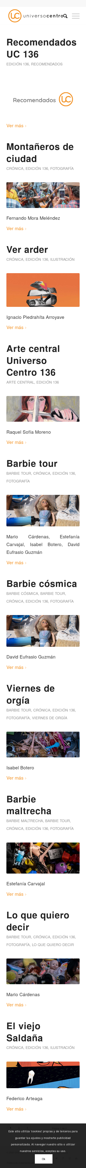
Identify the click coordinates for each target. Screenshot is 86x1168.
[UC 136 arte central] (43, 409)
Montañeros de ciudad (40, 152)
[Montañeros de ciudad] (43, 195)
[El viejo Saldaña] (43, 1075)
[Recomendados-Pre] (43, 99)
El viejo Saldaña (24, 1031)
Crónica (14, 168)
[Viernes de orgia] (43, 744)
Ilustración (62, 259)
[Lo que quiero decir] (43, 971)
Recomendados (47, 64)
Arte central (20, 382)
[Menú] (73, 16)
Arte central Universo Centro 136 (33, 360)
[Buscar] (63, 16)
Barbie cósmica (41, 583)
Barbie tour (32, 463)
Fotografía (62, 168)
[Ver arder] (43, 290)
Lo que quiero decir (37, 920)
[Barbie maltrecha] (43, 858)
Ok (43, 1159)
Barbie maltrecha (29, 804)
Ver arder (27, 249)
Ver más (14, 125)
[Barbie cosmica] (43, 510)
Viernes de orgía (30, 693)
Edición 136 (17, 64)
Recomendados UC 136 (41, 47)
